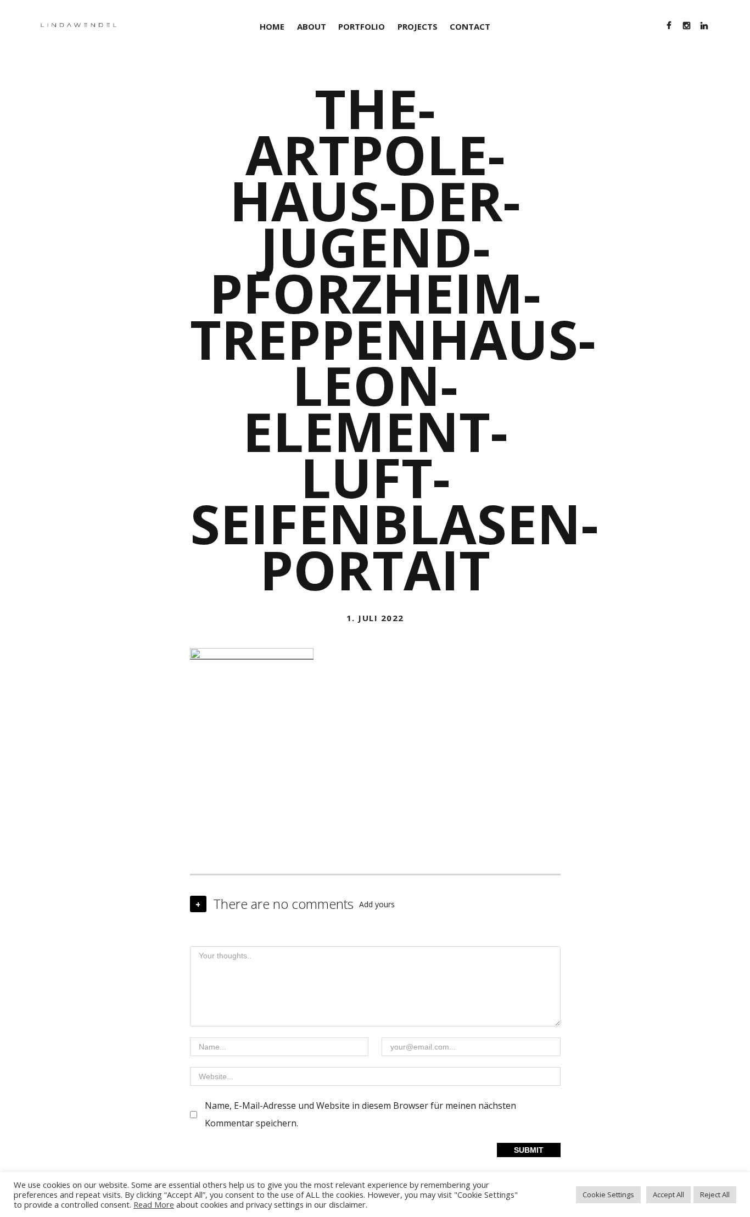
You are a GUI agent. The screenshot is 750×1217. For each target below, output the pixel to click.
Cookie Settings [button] (608, 1194)
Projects (418, 26)
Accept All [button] (668, 1194)
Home (272, 26)
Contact (470, 26)
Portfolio (361, 26)
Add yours (377, 904)
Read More (153, 1204)
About (311, 26)
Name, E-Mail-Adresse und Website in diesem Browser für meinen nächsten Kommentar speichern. (360, 1114)
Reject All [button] (715, 1194)
